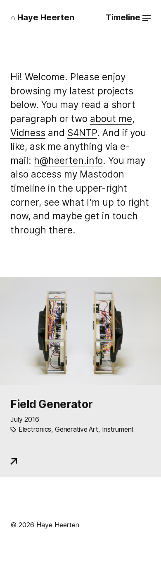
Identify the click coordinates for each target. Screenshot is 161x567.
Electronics (35, 429)
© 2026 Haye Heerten (44, 525)
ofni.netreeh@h (68, 160)
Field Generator (51, 404)
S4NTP (82, 132)
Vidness (27, 132)
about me (111, 118)
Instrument (118, 429)
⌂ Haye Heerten (42, 17)
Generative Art (76, 429)
